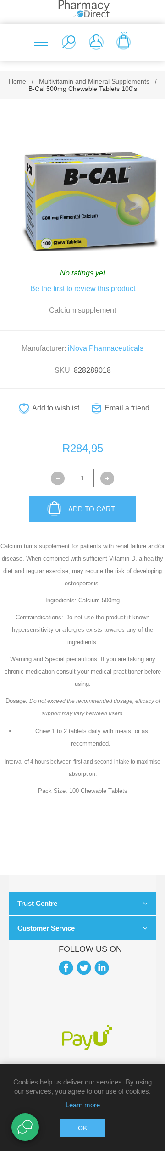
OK (82, 1128)
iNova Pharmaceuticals (105, 348)
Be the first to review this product (82, 288)
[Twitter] (84, 967)
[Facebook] (66, 967)
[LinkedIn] (101, 967)
